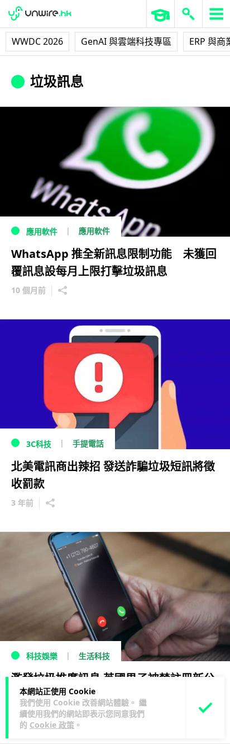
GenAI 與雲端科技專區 (126, 41)
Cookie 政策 (52, 724)
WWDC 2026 (37, 41)
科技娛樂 (42, 656)
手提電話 (88, 443)
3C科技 (38, 444)
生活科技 (94, 656)
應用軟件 (42, 231)
